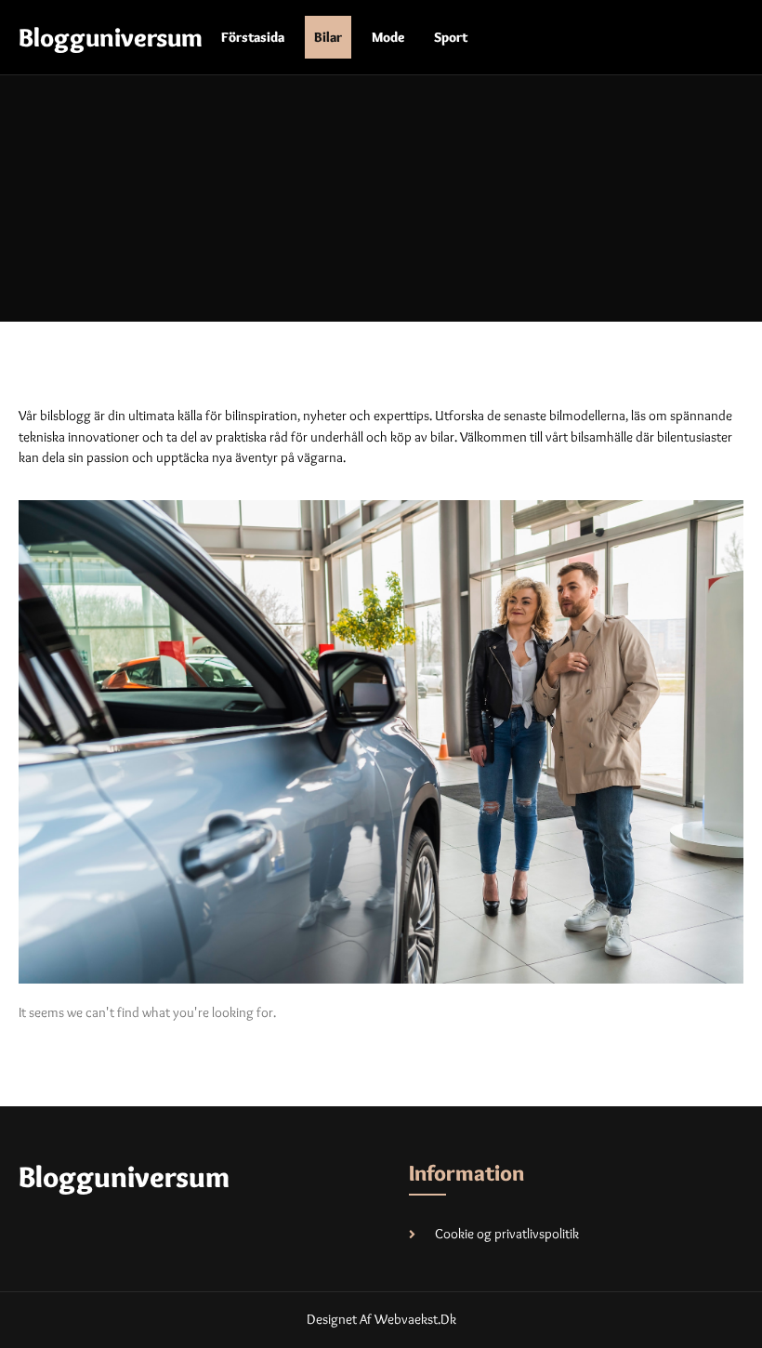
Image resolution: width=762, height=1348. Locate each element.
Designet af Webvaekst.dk (381, 1319)
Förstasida (252, 37)
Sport (450, 37)
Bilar (328, 37)
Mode (388, 37)
